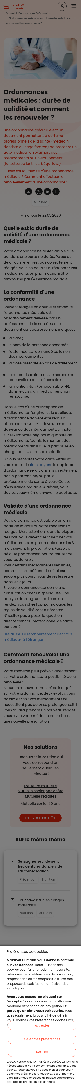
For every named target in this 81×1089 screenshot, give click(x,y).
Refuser (42, 1052)
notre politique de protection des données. (40, 1080)
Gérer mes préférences (42, 1039)
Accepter (42, 1025)
